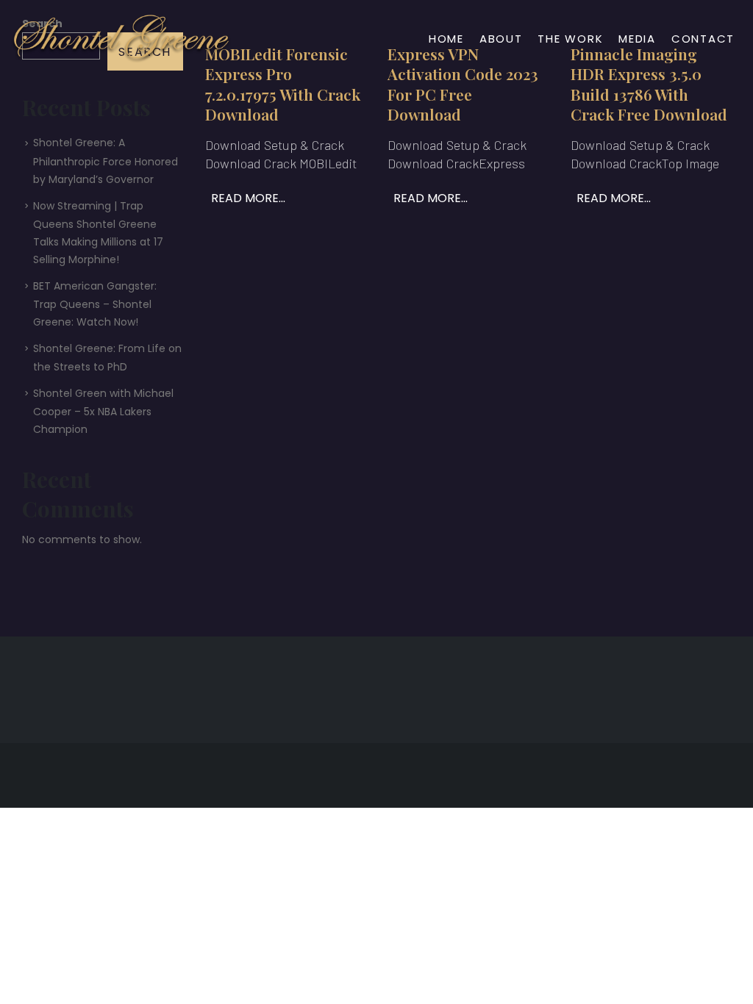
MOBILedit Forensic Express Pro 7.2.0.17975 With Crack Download (282, 83)
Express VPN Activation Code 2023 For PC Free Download (463, 83)
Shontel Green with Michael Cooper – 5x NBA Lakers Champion (103, 411)
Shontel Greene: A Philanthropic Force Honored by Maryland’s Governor (105, 160)
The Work (570, 38)
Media (637, 38)
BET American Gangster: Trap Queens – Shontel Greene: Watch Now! (95, 304)
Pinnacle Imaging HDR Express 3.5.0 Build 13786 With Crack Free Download (649, 83)
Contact (703, 38)
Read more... (248, 198)
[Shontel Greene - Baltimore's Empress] (121, 39)
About (501, 38)
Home (446, 38)
